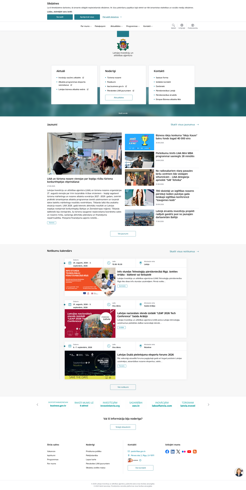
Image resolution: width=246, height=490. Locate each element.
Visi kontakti (140, 468)
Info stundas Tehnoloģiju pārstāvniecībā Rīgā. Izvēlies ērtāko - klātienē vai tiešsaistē (147, 273)
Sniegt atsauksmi (123, 427)
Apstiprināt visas (87, 17)
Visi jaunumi (123, 233)
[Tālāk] (209, 404)
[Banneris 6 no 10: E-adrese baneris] (58, 404)
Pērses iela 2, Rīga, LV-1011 (142, 455)
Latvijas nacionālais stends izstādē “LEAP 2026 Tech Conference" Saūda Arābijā (146, 315)
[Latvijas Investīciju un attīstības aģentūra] (61, 26)
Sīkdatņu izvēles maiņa (95, 467)
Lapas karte (91, 459)
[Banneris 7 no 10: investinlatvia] (84, 404)
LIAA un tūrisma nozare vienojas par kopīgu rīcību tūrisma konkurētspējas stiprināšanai (80, 180)
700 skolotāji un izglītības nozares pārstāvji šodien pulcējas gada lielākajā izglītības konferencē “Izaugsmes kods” (175, 195)
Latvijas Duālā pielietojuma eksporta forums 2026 (145, 354)
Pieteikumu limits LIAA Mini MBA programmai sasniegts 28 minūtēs (175, 155)
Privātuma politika (93, 451)
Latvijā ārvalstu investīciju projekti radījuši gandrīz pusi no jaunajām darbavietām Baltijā (175, 214)
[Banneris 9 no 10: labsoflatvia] (136, 404)
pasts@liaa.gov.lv (138, 451)
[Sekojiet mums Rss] (195, 451)
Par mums (51, 463)
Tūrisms (51, 223)
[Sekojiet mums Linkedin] (173, 452)
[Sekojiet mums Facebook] (167, 452)
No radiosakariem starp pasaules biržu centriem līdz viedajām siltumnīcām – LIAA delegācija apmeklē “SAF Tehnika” (174, 175)
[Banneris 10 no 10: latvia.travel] (162, 404)
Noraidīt (60, 17)
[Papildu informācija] (140, 460)
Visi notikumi (123, 387)
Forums (122, 366)
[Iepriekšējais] (37, 404)
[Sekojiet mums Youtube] (189, 451)
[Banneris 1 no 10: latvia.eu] (188, 404)
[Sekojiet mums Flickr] (184, 451)
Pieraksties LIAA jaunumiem (98, 463)
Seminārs (122, 286)
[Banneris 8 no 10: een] (110, 404)
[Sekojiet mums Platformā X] (178, 452)
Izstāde (121, 327)
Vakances (51, 451)
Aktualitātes (119, 97)
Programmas (52, 459)
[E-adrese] (133, 460)
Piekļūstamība (92, 455)
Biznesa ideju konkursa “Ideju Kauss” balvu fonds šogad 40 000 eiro (176, 137)
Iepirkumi (51, 455)
